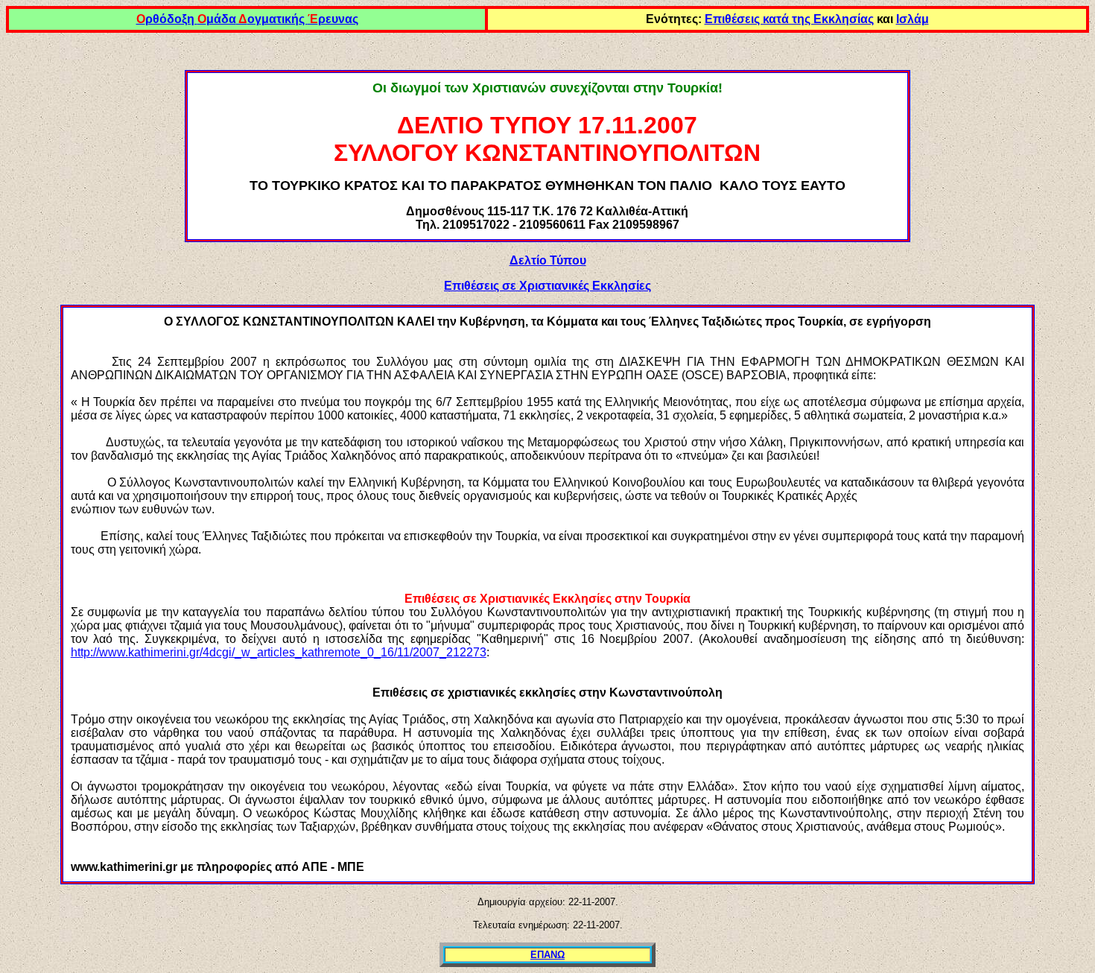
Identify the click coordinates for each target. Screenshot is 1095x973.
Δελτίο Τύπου (548, 260)
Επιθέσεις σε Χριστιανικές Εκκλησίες (547, 285)
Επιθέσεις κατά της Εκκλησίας (789, 19)
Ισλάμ (912, 19)
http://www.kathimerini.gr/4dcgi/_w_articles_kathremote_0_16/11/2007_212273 (278, 652)
